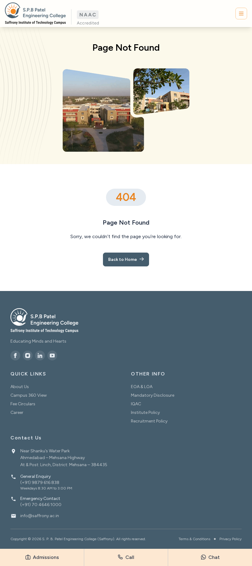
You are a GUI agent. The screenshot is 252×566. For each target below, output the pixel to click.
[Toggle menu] (241, 13)
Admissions (45, 557)
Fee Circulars (22, 404)
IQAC (136, 404)
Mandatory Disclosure (152, 395)
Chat (213, 557)
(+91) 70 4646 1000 (40, 504)
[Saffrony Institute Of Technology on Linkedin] (40, 355)
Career (16, 412)
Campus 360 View (28, 395)
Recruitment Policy (149, 421)
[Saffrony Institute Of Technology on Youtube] (52, 355)
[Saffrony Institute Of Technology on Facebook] (15, 355)
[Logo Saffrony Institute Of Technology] (52, 13)
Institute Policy (145, 412)
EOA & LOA (141, 386)
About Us (19, 386)
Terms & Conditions (194, 539)
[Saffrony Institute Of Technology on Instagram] (28, 355)
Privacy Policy (230, 539)
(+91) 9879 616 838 (39, 482)
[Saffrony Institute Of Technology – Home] (44, 320)
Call (129, 557)
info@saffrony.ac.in (39, 515)
